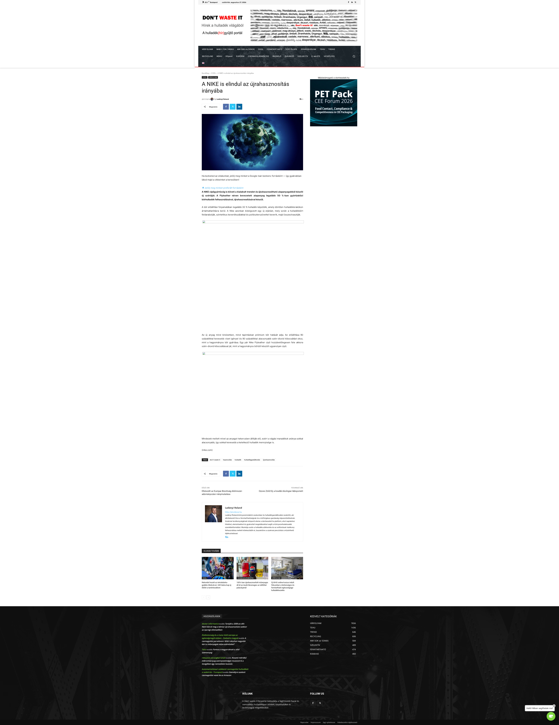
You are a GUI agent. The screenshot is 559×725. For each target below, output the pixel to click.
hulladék (238, 460)
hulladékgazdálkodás (252, 460)
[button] (353, 56)
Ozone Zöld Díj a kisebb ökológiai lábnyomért (281, 491)
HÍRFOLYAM (213, 77)
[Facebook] (348, 2)
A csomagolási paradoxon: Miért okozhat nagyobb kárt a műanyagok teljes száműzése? (224, 641)
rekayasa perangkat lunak (213, 657)
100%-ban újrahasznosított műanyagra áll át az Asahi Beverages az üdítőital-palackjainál (252, 585)
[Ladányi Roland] (212, 99)
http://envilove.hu (233, 512)
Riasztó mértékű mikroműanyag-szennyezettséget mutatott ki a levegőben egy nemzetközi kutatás (224, 660)
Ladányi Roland (223, 99)
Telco (204, 649)
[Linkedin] (352, 2)
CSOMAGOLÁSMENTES (245, 578)
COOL (213, 73)
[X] (355, 2)
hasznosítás (227, 460)
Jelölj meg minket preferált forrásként (222, 187)
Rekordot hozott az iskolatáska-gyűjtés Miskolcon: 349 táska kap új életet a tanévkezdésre (216, 585)
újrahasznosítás (269, 460)
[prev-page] (203, 597)
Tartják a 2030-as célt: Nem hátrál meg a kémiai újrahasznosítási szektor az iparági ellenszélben (224, 626)
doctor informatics (210, 623)
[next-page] (208, 597)
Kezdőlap (205, 73)
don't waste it (215, 460)
